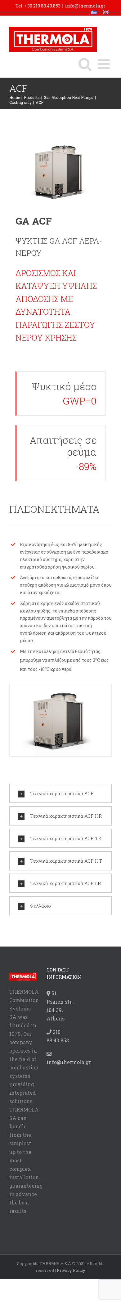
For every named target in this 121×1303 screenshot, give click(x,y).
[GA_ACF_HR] (60, 719)
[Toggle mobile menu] (105, 64)
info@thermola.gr (85, 6)
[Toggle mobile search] (85, 64)
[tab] (60, 793)
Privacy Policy (71, 1270)
